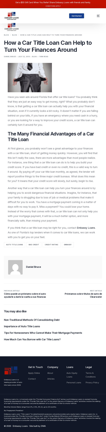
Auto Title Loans (14, 244)
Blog (34, 57)
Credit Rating (51, 244)
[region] (36, 410)
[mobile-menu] (97, 15)
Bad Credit (34, 244)
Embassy (68, 244)
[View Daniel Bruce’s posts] (15, 267)
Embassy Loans (86, 227)
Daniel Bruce (10, 57)
